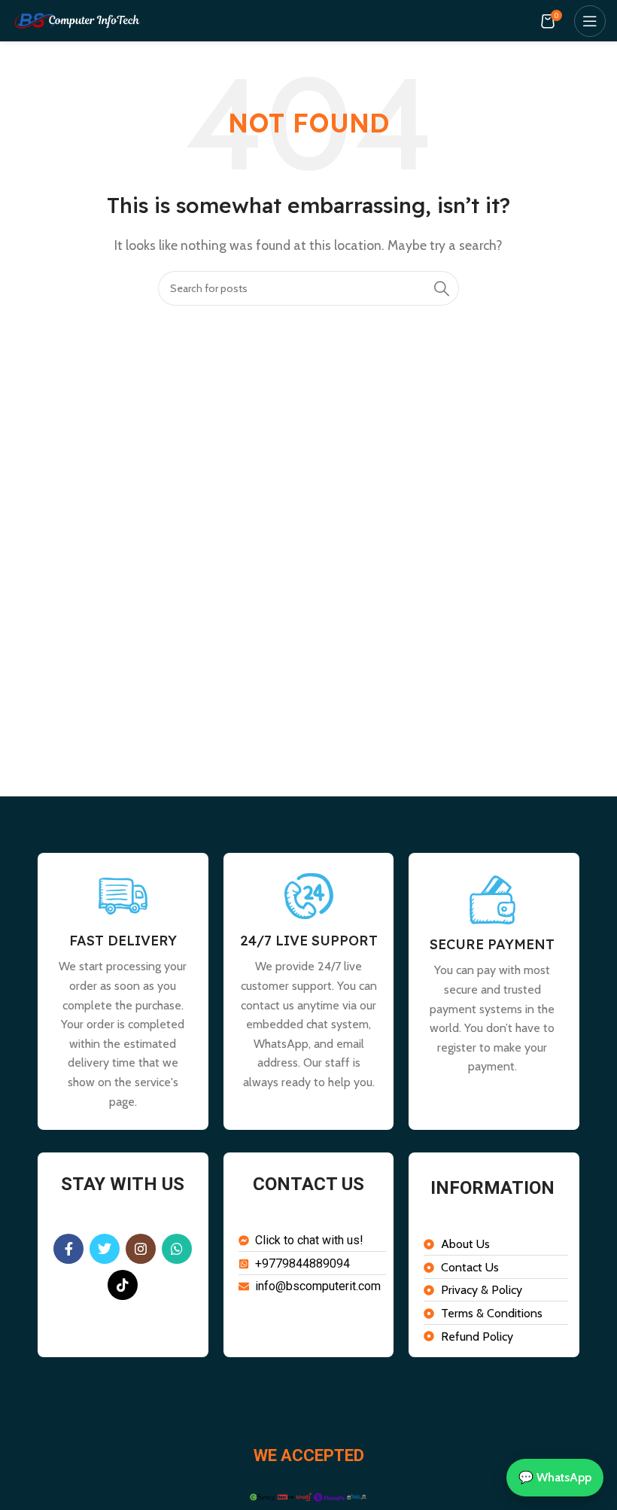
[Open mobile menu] (590, 21)
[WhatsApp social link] (177, 1249)
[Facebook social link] (68, 1249)
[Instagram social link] (141, 1249)
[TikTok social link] (123, 1285)
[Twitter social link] (105, 1249)
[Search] (441, 288)
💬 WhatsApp (554, 1477)
